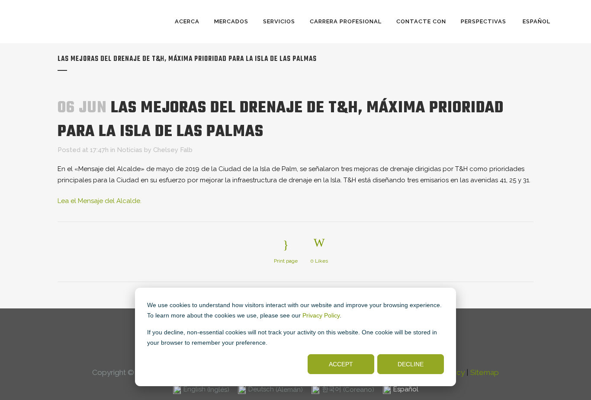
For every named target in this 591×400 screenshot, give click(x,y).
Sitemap (484, 372)
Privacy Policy (321, 315)
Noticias (129, 150)
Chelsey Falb (173, 150)
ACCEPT (341, 364)
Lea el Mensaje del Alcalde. (99, 201)
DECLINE (411, 364)
